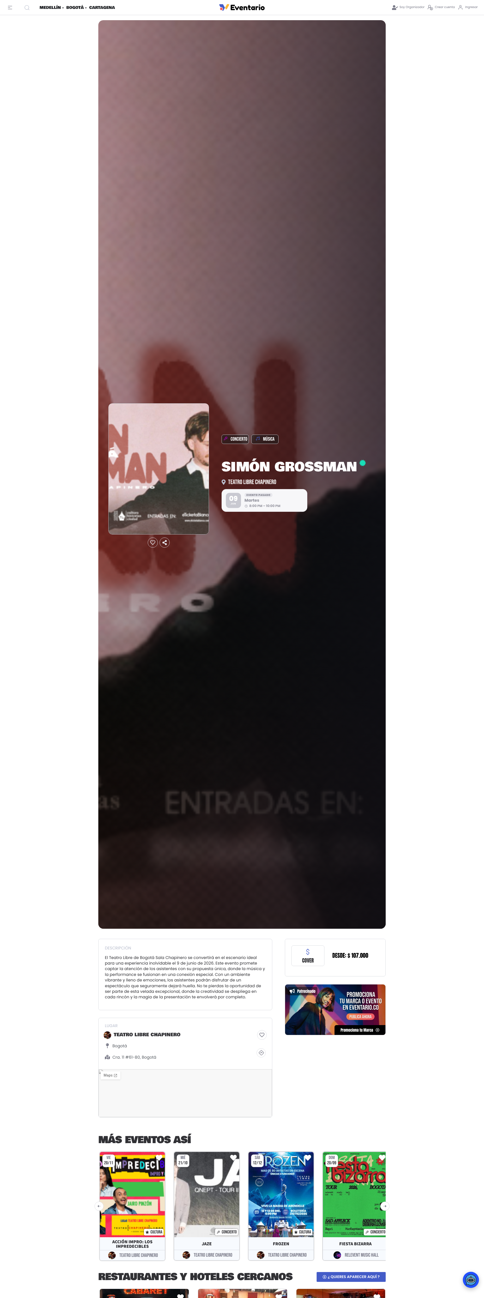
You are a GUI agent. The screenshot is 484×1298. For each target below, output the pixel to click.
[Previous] (99, 1206)
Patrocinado (306, 991)
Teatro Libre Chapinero (252, 482)
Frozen (281, 1244)
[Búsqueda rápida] (30, 7)
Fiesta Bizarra (355, 1244)
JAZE (207, 1244)
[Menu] (11, 7)
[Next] (384, 1206)
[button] (153, 542)
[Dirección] (261, 1052)
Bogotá (119, 1046)
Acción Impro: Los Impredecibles (132, 1244)
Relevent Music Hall (362, 1255)
